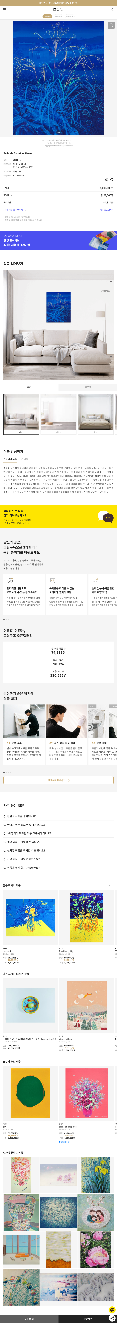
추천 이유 (23, 459)
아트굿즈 (69, 16)
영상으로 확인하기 (56, 780)
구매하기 (29, 1319)
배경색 (88, 387)
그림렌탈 (47, 16)
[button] (4, 619)
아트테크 (58, 16)
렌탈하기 (88, 1319)
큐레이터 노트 (10, 459)
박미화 (16, 160)
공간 (29, 387)
